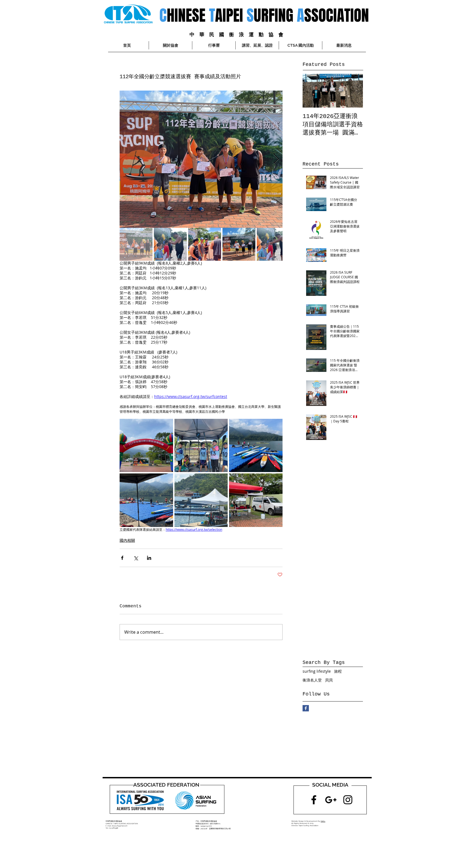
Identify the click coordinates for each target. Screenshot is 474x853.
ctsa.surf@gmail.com (120, 826)
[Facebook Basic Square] (306, 708)
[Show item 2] (170, 244)
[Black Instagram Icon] (348, 800)
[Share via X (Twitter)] (135, 557)
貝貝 (329, 680)
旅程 (338, 671)
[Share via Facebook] (122, 557)
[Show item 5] (273, 244)
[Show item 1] (136, 244)
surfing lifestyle (317, 671)
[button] (300, 45)
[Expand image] (201, 159)
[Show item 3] (204, 244)
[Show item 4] (238, 244)
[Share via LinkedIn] (149, 557)
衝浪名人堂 (312, 680)
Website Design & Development (304, 821)
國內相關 (127, 540)
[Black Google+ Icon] (331, 800)
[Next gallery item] (276, 159)
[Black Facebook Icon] (314, 800)
